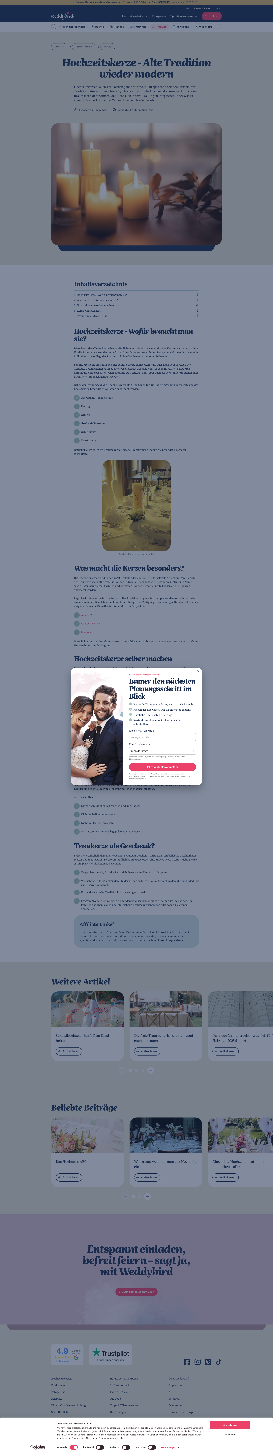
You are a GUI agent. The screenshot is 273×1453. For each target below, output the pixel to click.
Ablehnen (230, 1434)
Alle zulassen (230, 1425)
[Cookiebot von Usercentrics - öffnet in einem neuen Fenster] (37, 1447)
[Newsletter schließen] (198, 671)
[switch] (100, 1447)
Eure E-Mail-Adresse (141, 731)
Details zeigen (168, 1447)
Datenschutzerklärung (137, 778)
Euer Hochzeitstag (140, 744)
